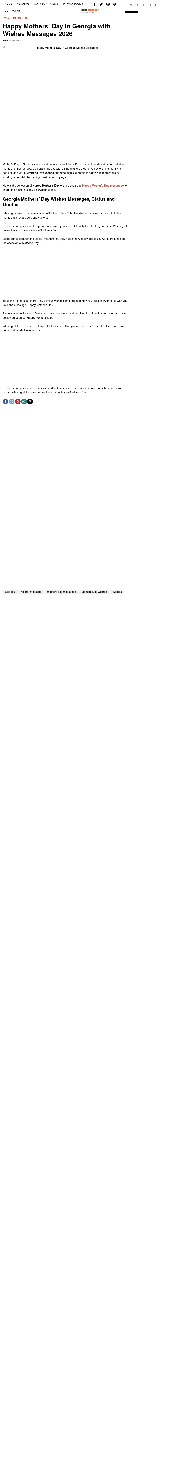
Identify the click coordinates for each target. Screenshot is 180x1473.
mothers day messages (61, 592)
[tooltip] (94, 4)
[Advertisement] (66, 137)
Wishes (117, 592)
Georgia (10, 592)
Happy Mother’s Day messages (103, 185)
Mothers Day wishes (94, 592)
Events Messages (15, 18)
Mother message (31, 592)
